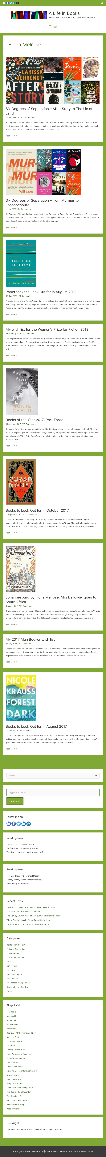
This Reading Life (14, 1096)
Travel (9, 991)
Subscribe (15, 801)
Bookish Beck (12, 1024)
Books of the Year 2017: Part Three (34, 420)
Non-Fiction (11, 966)
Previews (10, 970)
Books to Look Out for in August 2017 (36, 726)
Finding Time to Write (15, 1050)
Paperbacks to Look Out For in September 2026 (27, 924)
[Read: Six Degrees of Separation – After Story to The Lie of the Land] (53, 80)
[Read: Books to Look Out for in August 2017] (21, 698)
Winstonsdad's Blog (15, 1104)
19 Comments (29, 424)
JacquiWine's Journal (15, 1058)
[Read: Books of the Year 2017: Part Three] (22, 391)
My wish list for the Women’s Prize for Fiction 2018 (47, 329)
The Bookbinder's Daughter (18, 1092)
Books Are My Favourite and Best (21, 1033)
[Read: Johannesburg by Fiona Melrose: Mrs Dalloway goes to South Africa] (20, 569)
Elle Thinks (11, 1045)
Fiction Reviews (13, 953)
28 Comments (30, 117)
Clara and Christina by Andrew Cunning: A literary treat (30, 907)
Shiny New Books (14, 1083)
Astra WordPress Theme (82, 1151)
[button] (102, 3)
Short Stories (12, 978)
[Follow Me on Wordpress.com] (17, 3)
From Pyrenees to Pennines (18, 1054)
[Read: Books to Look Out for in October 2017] (21, 482)
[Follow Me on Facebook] (7, 3)
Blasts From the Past (15, 945)
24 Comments (24, 209)
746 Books (11, 1012)
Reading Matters (13, 1079)
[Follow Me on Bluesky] (4, 3)
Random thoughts (14, 974)
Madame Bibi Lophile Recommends (22, 1071)
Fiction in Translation (15, 949)
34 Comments (24, 730)
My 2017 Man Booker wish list (30, 639)
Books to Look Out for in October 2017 (37, 510)
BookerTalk (11, 1020)
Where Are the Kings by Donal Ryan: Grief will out (28, 920)
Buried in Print (12, 1037)
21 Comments (25, 296)
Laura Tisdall (12, 1062)
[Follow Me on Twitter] (10, 3)
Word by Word (12, 1109)
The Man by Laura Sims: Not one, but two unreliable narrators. (34, 916)
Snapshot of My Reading (17, 987)
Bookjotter (11, 1029)
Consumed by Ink (14, 1041)
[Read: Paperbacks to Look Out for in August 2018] (21, 263)
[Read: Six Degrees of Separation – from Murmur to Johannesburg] (43, 172)
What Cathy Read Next (16, 1100)
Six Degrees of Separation (18, 983)
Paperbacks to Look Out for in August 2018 (41, 292)
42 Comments (29, 333)
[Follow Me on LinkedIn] (14, 3)
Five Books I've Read (15, 957)
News (8, 962)
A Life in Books (64, 13)
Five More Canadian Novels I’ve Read (23, 911)
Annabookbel (12, 1016)
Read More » (11, 136)
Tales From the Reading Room (19, 1088)
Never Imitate (12, 1075)
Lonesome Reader (14, 1066)
